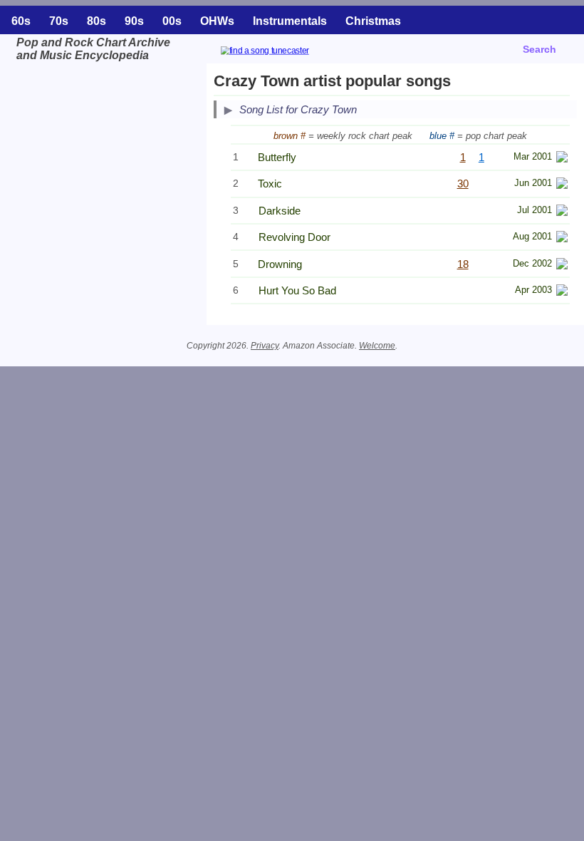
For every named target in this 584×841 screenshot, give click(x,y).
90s (134, 21)
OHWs (217, 21)
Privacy (264, 346)
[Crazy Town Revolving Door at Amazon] (562, 238)
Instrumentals (290, 21)
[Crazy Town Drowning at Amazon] (562, 265)
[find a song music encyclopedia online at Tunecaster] (282, 52)
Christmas (373, 21)
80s (96, 21)
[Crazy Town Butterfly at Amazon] (562, 159)
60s (21, 21)
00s (172, 21)
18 (463, 264)
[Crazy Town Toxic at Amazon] (562, 185)
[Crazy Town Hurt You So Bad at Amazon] (562, 292)
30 (463, 183)
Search (539, 49)
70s (58, 21)
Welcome (377, 346)
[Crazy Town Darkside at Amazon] (562, 212)
